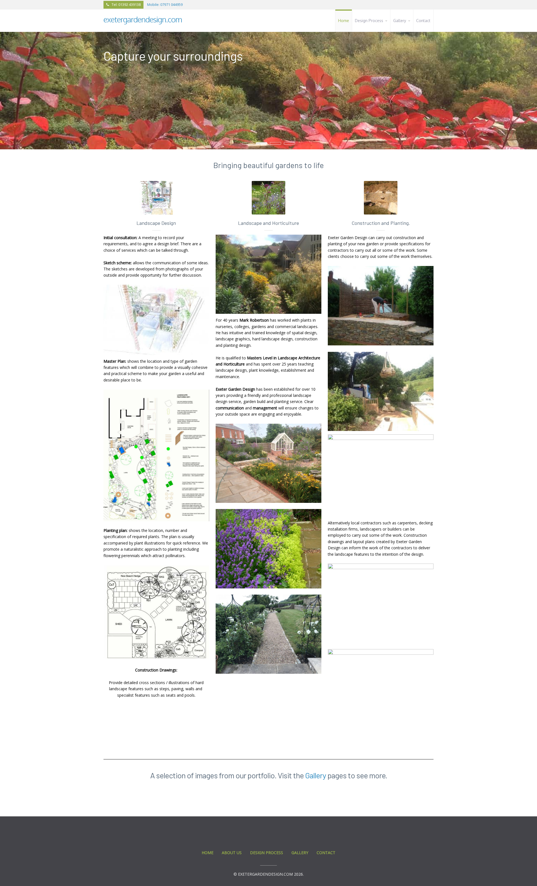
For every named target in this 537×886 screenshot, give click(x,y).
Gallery (315, 775)
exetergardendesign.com (142, 19)
